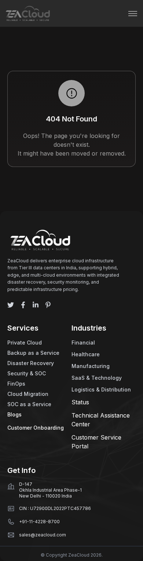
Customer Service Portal (96, 442)
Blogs (14, 414)
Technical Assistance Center (101, 420)
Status (80, 402)
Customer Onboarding (35, 428)
